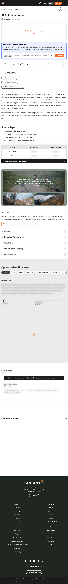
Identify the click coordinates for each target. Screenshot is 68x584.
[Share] (60, 9)
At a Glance (5, 64)
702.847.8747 (34, 576)
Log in (50, 3)
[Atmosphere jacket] (42, 547)
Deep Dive (21, 64)
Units (16, 9)
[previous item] (62, 532)
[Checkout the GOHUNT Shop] (45, 3)
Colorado (10, 9)
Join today (60, 55)
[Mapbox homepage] (6, 39)
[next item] (65, 532)
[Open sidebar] (65, 3)
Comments (45, 64)
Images (13, 64)
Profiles (3, 9)
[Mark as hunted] (65, 9)
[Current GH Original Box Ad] (14, 547)
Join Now (58, 3)
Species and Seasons (33, 64)
